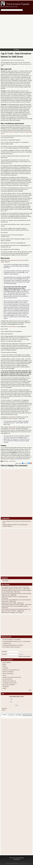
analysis (16, 321)
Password (4, 654)
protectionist (12, 428)
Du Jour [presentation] (11, 714)
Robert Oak (9, 60)
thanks (4, 664)
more (30, 690)
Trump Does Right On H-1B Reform (11, 639)
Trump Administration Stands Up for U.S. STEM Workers (16, 641)
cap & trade (12, 461)
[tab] (4, 714)
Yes (11, 699)
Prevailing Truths (7, 643)
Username (4, 651)
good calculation (7, 662)
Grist (2, 136)
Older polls (4, 708)
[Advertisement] (16, 31)
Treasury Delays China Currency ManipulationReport (14, 606)
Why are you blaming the (9, 684)
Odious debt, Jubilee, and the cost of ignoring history (15, 596)
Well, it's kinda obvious (8, 673)
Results (3, 710)
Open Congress (14, 132)
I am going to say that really (9, 682)
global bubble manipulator (11, 418)
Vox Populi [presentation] (18, 714)
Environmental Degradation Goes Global (13, 645)
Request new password (24, 656)
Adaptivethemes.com (22, 863)
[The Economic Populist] (3, 5)
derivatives (6, 461)
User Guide (5, 580)
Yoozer (4, 675)
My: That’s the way (7, 679)
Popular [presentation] (5, 714)
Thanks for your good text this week (12, 677)
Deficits (4, 688)
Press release (11, 326)
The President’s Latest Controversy (11, 647)
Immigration (6, 686)
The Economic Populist (17, 4)
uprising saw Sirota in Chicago (9, 603)
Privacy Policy (16, 859)
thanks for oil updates (8, 671)
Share (25, 463)
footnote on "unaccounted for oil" (11, 670)
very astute (5, 668)
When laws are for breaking (8, 612)
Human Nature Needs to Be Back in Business (13, 604)
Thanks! (4, 666)
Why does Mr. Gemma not (9, 681)
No (11, 701)
